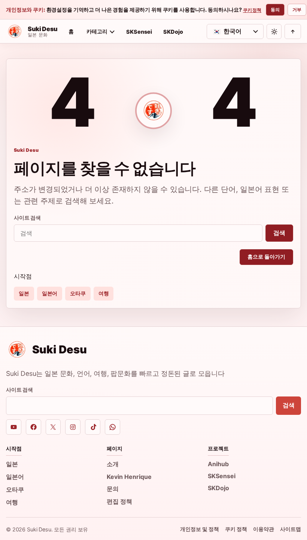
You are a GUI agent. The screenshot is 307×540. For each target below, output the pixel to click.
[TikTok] (92, 427)
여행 (103, 293)
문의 (113, 488)
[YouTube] (13, 427)
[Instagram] (72, 427)
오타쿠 (78, 293)
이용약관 (263, 529)
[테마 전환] (274, 31)
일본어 (50, 293)
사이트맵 (290, 529)
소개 (113, 464)
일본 (24, 293)
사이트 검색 (27, 217)
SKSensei (139, 31)
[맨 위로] (293, 31)
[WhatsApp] (112, 427)
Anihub (218, 464)
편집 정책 (119, 501)
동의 (275, 9)
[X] (53, 427)
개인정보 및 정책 (199, 529)
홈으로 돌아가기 (266, 256)
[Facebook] (33, 427)
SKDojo (173, 31)
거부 (296, 9)
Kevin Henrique (129, 476)
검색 (279, 232)
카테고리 (96, 31)
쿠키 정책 (252, 10)
